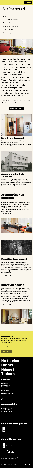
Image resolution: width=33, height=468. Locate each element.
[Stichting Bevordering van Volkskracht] (9, 458)
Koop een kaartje (16, 108)
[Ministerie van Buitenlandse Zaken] (9, 445)
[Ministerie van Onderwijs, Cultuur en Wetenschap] (9, 429)
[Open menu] (2, 2)
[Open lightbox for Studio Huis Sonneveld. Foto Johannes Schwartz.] (16, 225)
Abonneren (6, 351)
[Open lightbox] (16, 47)
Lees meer (7, 214)
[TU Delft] (9, 451)
